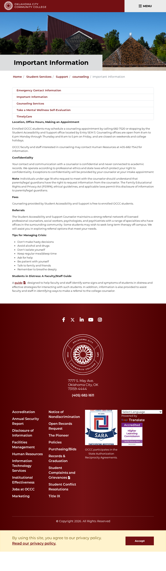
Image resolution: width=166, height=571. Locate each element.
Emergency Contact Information (39, 90)
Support (62, 77)
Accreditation (23, 412)
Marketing (21, 496)
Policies (55, 442)
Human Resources (27, 454)
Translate (137, 420)
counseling (80, 77)
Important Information (32, 97)
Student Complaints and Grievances (62, 473)
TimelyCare (24, 116)
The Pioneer (59, 435)
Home (17, 77)
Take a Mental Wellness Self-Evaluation (44, 110)
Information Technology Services (22, 466)
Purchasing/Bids (62, 449)
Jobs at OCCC (23, 489)
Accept (140, 540)
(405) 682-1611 (83, 395)
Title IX (54, 496)
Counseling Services (30, 103)
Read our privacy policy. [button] (34, 544)
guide (18, 283)
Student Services (38, 77)
